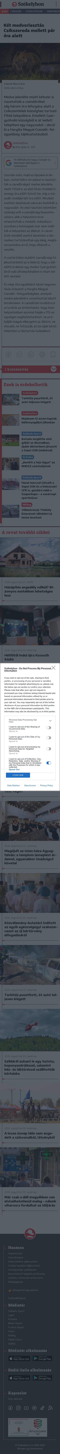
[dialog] (30, 727)
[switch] (48, 727)
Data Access (30, 785)
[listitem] (30, 721)
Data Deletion (13, 785)
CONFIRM (18, 775)
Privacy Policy (46, 785)
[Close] (54, 668)
